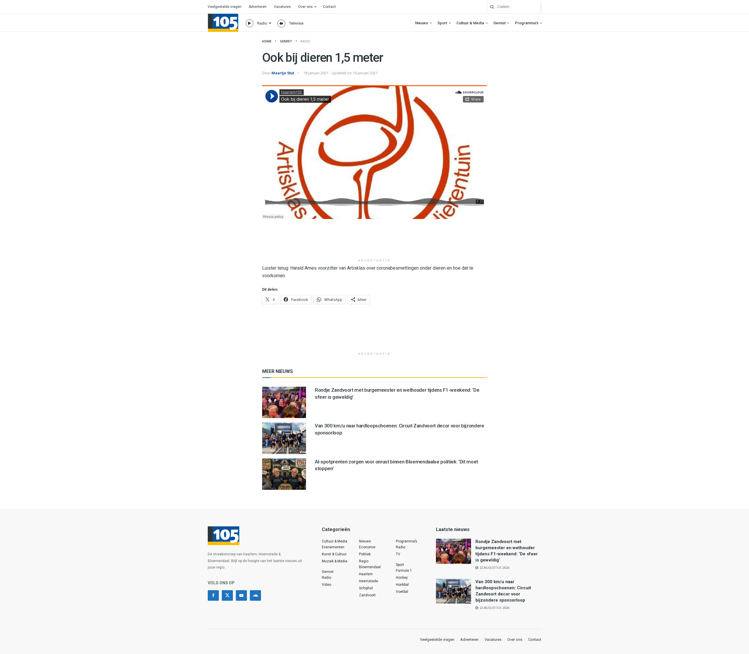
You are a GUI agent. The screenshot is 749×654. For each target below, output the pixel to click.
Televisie (296, 23)
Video (326, 585)
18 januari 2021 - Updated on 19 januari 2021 (340, 73)
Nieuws (421, 23)
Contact (329, 7)
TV (398, 554)
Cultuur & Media (470, 23)
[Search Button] (490, 6)
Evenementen (333, 547)
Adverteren (258, 7)
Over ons (305, 7)
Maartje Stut (283, 73)
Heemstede (368, 581)
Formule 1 (404, 571)
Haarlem (366, 574)
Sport (442, 23)
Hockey (402, 578)
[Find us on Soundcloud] (255, 595)
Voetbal (402, 592)
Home (267, 41)
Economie (367, 547)
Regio (363, 561)
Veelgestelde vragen (224, 7)
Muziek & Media (334, 561)
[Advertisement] (374, 241)
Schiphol (366, 588)
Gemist (499, 23)
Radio (262, 23)
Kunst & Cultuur (334, 554)
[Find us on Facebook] (213, 595)
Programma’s (526, 23)
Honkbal (402, 585)
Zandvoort (367, 595)
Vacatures (282, 7)
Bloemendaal (370, 567)
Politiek (365, 554)
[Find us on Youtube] (241, 595)
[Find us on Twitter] (227, 595)
